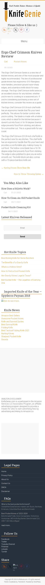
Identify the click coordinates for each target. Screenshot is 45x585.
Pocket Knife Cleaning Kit (16, 207)
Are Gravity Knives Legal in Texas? (16, 275)
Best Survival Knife (9, 324)
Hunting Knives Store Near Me (15, 168)
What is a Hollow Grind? (11, 267)
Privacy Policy (6, 475)
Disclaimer (5, 491)
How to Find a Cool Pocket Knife (15, 271)
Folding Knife (7, 327)
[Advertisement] (22, 370)
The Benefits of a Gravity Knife (14, 262)
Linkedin (4, 549)
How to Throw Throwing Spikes (29, 174)
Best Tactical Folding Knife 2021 (15, 330)
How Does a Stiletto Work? (15, 188)
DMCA (3, 487)
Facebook (5, 539)
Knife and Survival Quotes (12, 321)
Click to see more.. (11, 301)
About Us (5, 479)
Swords (4, 339)
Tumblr (4, 552)
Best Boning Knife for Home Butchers (17, 258)
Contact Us (5, 483)
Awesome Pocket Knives (12, 318)
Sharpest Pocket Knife (11, 336)
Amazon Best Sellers (10, 315)
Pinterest (4, 547)
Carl (6, 61)
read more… (6, 525)
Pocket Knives (20, 61)
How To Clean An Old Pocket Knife (20, 197)
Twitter (4, 542)
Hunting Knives (7, 333)
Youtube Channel (8, 544)
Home (3, 471)
